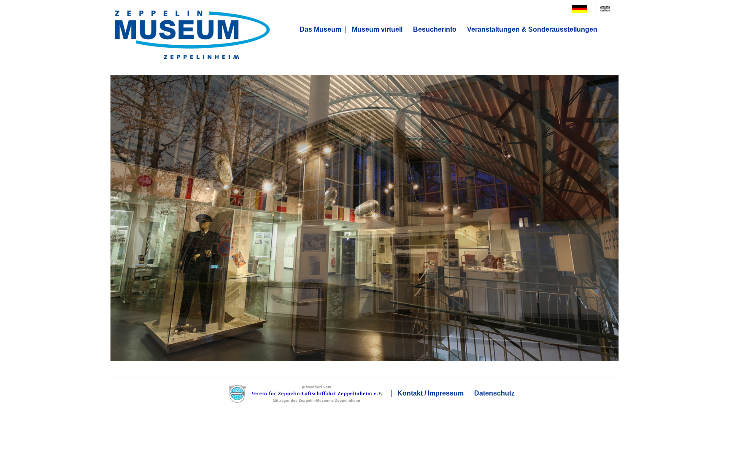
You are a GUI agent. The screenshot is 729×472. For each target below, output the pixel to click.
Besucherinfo (434, 29)
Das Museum (320, 29)
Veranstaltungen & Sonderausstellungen (532, 29)
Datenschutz (494, 393)
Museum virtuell (377, 29)
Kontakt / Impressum (430, 393)
